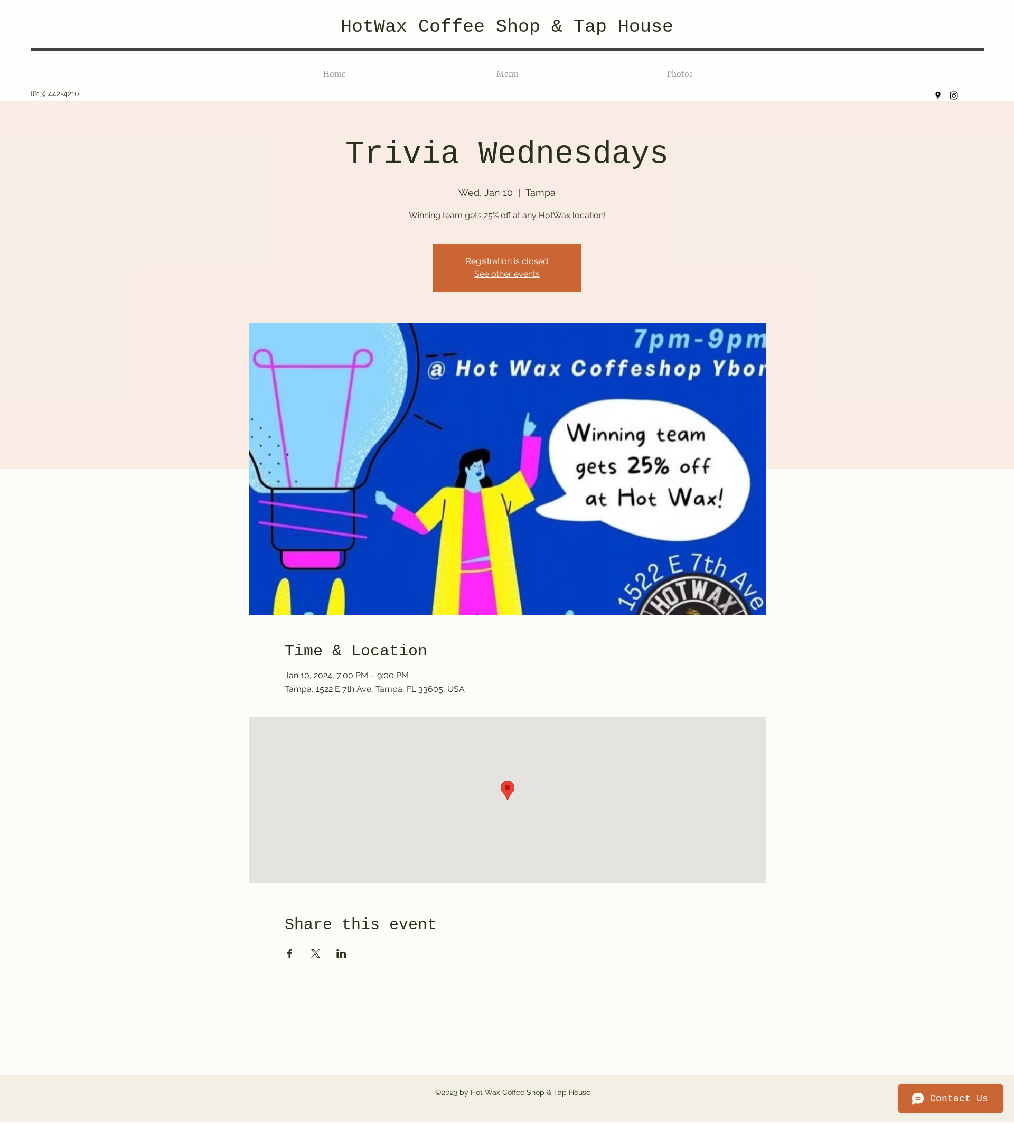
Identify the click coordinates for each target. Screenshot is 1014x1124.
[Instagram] (954, 95)
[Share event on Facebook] (290, 953)
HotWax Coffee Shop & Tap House (507, 27)
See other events (507, 274)
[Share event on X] (316, 953)
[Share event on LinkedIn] (341, 953)
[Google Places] (938, 95)
